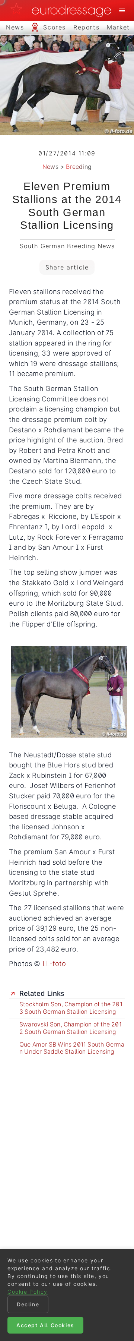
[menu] (122, 10)
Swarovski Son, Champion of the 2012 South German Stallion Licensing (70, 1028)
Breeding (79, 166)
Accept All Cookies (45, 1325)
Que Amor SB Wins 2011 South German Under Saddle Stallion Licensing (72, 1048)
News (50, 166)
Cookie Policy (27, 1291)
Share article (67, 267)
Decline (28, 1304)
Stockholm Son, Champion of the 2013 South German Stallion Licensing (70, 1008)
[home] (63, 10)
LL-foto (54, 963)
